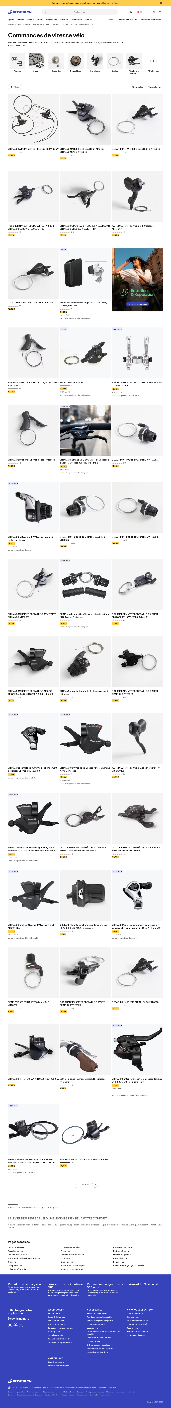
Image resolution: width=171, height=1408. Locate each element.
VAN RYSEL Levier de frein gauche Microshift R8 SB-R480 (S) (136, 769)
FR (141, 12)
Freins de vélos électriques (73, 1265)
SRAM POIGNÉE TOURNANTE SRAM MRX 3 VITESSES (29, 1003)
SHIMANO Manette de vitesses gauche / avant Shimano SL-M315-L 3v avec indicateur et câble (31, 849)
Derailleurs (95, 71)
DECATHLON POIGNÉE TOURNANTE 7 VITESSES (135, 460)
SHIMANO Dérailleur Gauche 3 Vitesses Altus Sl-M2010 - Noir (32, 926)
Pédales (17, 71)
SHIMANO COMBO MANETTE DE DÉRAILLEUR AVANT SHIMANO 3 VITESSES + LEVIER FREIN (85, 227)
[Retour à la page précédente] (76, 1185)
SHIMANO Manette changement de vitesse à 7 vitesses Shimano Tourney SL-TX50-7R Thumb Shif (137, 926)
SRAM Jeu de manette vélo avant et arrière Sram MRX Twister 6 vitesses (84, 615)
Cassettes (56, 71)
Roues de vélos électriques (73, 1269)
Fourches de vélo (15, 1251)
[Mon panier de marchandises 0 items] (160, 12)
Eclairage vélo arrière (17, 1269)
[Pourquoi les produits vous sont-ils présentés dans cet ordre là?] (130, 87)
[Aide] (148, 12)
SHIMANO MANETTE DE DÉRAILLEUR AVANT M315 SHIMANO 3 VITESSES (32, 615)
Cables (115, 71)
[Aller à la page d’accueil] (20, 12)
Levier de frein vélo (16, 1247)
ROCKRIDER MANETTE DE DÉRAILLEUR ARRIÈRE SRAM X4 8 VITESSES (135, 692)
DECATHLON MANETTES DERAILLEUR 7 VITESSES (32, 302)
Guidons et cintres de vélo (72, 1255)
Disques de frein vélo (70, 1247)
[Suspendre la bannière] (157, 3)
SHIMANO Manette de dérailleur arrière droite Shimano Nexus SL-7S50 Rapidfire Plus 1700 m (31, 1161)
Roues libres (75, 71)
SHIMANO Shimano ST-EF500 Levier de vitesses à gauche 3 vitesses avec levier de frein (85, 461)
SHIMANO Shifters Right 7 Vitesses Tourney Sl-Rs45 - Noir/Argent (31, 538)
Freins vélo (65, 1251)
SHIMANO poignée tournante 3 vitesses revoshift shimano (85, 692)
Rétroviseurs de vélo (122, 1247)
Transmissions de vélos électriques (24, 1258)
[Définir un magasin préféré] (131, 12)
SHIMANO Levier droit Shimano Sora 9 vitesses (31, 460)
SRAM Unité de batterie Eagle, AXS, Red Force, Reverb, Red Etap (83, 304)
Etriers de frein (67, 1262)
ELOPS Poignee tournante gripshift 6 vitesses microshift (83, 1080)
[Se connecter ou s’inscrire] (154, 12)
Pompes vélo (66, 1258)
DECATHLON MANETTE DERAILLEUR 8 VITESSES (135, 1002)
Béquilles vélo (119, 1262)
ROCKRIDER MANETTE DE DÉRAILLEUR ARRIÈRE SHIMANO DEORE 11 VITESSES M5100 (31, 227)
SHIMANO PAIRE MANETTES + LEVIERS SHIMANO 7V (33, 149)
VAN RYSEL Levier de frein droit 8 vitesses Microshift (133, 227)
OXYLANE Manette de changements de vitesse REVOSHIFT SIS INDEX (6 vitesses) (84, 926)
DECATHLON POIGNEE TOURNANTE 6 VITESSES (135, 537)
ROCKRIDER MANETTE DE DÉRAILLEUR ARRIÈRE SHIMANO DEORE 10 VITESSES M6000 (83, 849)
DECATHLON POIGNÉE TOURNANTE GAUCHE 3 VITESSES (82, 538)
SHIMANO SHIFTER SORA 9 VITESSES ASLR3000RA (33, 1079)
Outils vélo (13, 1262)
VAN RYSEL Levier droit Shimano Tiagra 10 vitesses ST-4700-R (33, 384)
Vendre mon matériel (128, 20)
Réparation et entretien (150, 20)
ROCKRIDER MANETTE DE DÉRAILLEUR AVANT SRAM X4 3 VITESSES (82, 1003)
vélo (31, 1225)
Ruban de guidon (121, 1258)
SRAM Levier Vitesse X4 (71, 382)
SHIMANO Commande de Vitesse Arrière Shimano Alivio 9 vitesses (85, 769)
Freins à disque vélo (122, 1255)
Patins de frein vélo (121, 1251)
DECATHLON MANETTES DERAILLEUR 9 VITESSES (136, 149)
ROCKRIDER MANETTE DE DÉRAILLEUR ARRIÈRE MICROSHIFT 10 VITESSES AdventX (135, 615)
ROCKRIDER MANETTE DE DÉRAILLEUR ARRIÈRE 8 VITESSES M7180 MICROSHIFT (136, 849)
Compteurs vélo (15, 1265)
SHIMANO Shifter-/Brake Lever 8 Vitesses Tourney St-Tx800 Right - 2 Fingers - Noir (137, 1080)
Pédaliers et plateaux (134, 72)
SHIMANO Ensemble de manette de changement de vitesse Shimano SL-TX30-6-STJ (33, 769)
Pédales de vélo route (17, 1255)
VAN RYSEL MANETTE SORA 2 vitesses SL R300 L (84, 1159)
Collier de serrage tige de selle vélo (129, 1265)
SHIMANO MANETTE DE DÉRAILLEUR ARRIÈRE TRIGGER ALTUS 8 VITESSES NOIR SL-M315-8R (30, 692)
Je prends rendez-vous (137, 304)
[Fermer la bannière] (161, 3)
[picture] (33, 119)
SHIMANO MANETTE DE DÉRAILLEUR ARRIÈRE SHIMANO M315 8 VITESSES (82, 150)
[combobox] (155, 87)
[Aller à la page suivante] (95, 1185)
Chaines (37, 71)
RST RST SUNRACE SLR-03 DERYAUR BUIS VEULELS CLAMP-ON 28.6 (137, 384)
